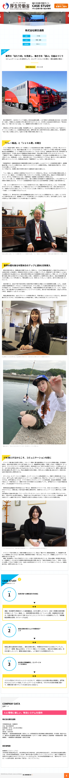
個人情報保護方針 (27, 774)
